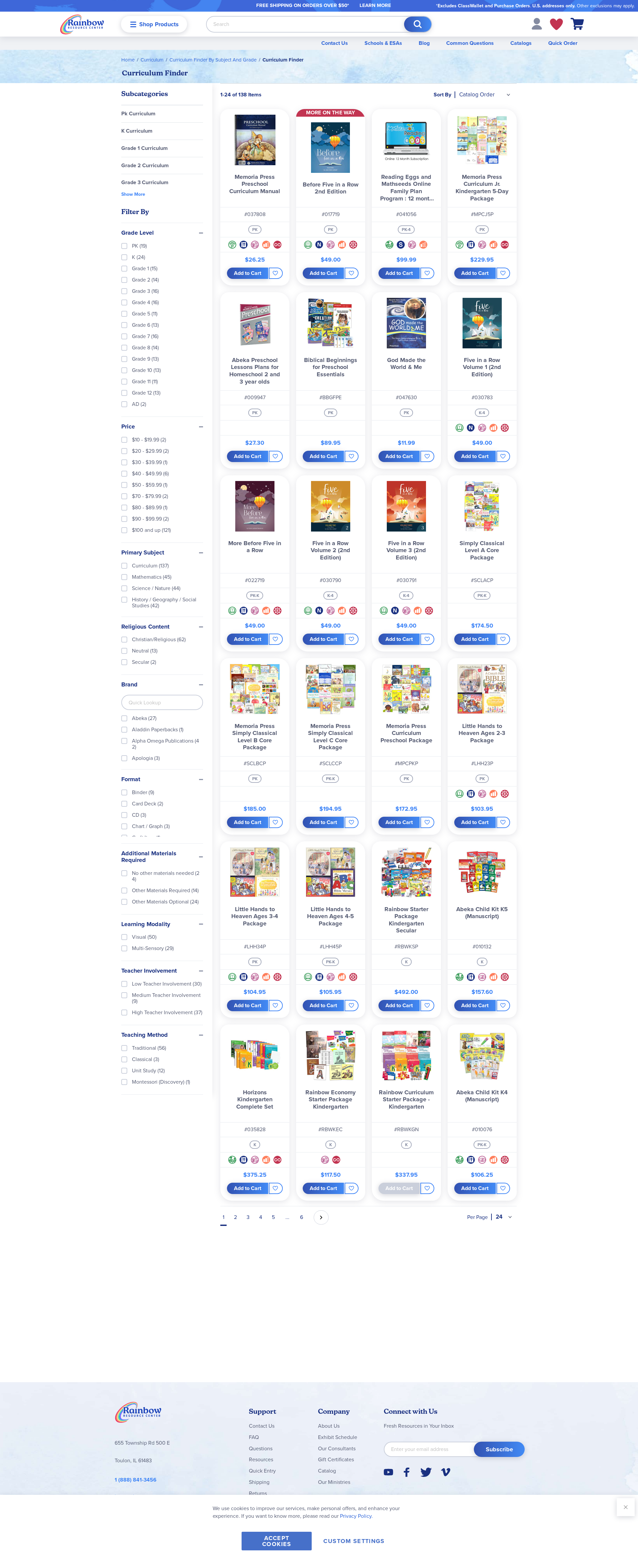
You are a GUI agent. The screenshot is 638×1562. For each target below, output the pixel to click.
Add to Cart (247, 273)
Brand (129, 684)
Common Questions (470, 43)
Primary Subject (142, 552)
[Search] (417, 24)
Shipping (259, 1482)
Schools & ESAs (383, 43)
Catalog (327, 1471)
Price (128, 426)
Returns (258, 1493)
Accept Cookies (276, 1541)
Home (128, 59)
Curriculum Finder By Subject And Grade (213, 59)
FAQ (254, 1437)
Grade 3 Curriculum (144, 182)
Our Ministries (334, 1482)
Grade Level (137, 233)
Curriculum (152, 59)
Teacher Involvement (149, 971)
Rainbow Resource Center (138, 1414)
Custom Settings (353, 1541)
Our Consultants (337, 1448)
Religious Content (145, 627)
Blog (424, 43)
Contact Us (334, 43)
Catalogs (521, 43)
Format (130, 779)
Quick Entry (262, 1471)
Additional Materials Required (148, 857)
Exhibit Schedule (337, 1437)
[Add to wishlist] (275, 273)
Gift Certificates (336, 1459)
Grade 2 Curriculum (145, 165)
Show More (133, 194)
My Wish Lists (556, 24)
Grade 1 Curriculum (144, 148)
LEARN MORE (375, 5)
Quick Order (563, 43)
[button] (537, 23)
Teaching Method (144, 1035)
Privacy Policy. (356, 1516)
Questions (260, 1448)
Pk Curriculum (138, 113)
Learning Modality (145, 924)
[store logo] (82, 24)
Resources (261, 1459)
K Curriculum (137, 131)
